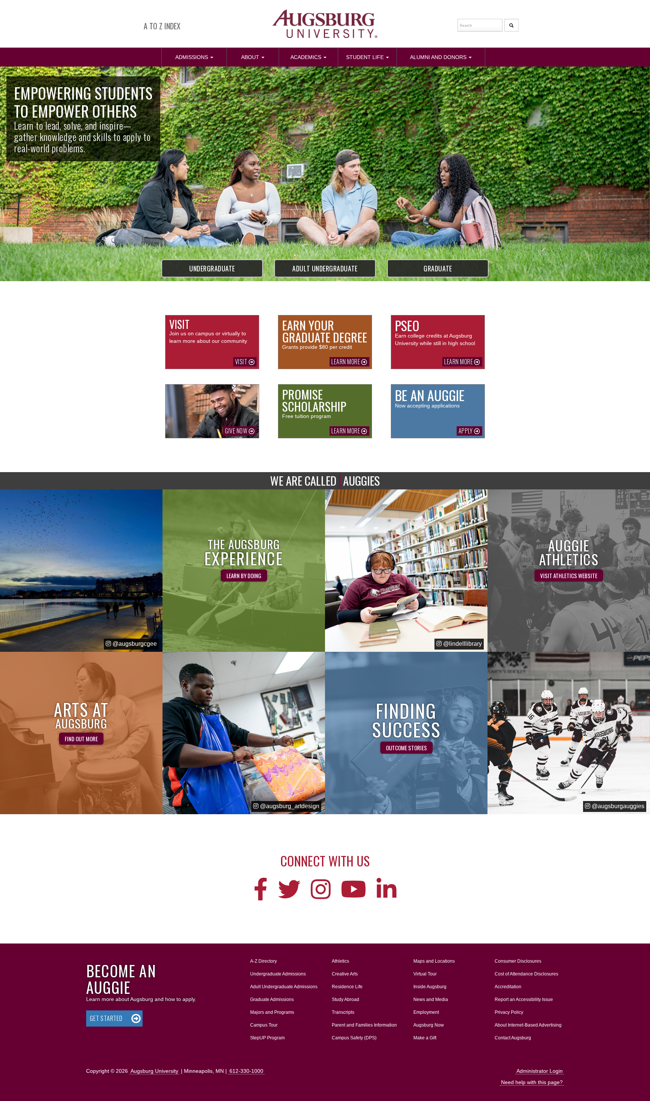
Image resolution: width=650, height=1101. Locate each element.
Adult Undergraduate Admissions (283, 986)
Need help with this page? (532, 1082)
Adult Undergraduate (324, 268)
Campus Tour (264, 1025)
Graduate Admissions (272, 999)
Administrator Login (539, 1071)
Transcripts (343, 1012)
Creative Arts (345, 974)
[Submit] (511, 25)
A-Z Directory (263, 961)
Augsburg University (154, 1071)
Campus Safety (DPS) (354, 1037)
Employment (426, 1012)
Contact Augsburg (513, 1037)
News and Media (430, 999)
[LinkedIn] (386, 890)
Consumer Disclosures (518, 961)
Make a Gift (424, 1037)
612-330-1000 (246, 1071)
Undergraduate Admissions (278, 974)
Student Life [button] (371, 57)
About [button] (260, 60)
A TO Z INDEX (162, 26)
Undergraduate (212, 268)
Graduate (438, 268)
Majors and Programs (272, 1012)
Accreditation (508, 986)
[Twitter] (289, 890)
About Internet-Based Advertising (528, 1025)
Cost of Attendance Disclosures (526, 974)
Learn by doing (243, 575)
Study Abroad (345, 999)
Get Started (106, 1018)
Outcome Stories (406, 748)
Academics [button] (313, 57)
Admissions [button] (199, 57)
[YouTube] (353, 890)
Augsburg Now (428, 1025)
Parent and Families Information (364, 1025)
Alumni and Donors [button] (445, 57)
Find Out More (81, 739)
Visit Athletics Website (568, 575)
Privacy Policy (509, 1012)
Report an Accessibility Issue (524, 999)
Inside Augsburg (429, 986)
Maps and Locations (434, 961)
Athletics (340, 961)
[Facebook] (261, 890)
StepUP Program (267, 1037)
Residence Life (347, 986)
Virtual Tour (425, 974)
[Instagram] (321, 890)
